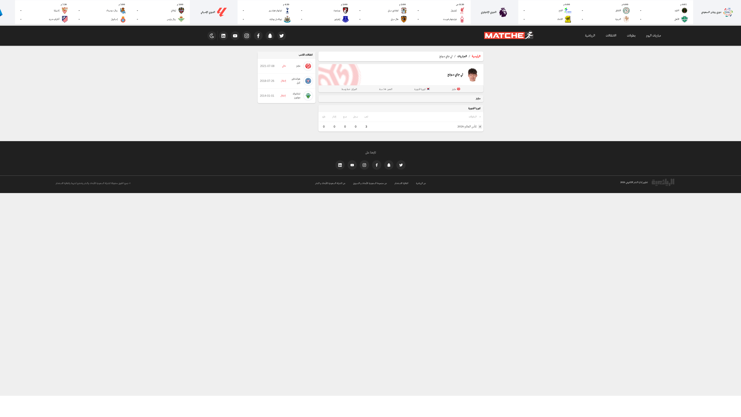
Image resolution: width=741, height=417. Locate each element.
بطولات (631, 35)
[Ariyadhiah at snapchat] (388, 165)
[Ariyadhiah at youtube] (352, 165)
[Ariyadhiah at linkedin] (340, 165)
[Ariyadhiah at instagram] (364, 165)
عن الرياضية (421, 183)
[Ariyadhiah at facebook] (376, 165)
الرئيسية (476, 56)
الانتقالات (611, 35)
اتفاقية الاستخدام (401, 183)
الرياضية (590, 35)
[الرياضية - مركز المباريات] (509, 38)
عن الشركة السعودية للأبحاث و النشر (330, 183)
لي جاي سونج (446, 56)
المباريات (462, 56)
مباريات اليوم (653, 35)
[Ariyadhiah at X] (401, 165)
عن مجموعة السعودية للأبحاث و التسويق (370, 183)
